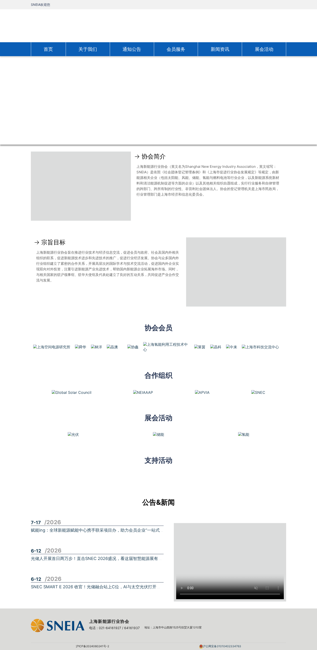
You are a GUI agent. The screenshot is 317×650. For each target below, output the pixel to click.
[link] (158, 25)
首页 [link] (48, 49)
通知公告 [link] (132, 49)
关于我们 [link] (87, 49)
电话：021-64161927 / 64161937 (114, 628)
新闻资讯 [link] (220, 49)
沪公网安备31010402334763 (222, 646)
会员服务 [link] (176, 49)
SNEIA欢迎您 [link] (40, 4)
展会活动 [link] (264, 49)
